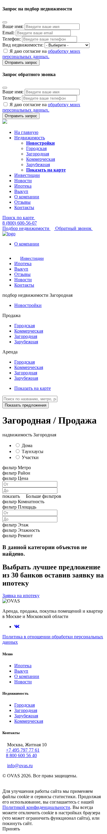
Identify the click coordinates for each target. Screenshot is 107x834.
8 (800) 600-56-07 (19, 223)
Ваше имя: (12, 26)
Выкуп (21, 191)
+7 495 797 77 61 (23, 750)
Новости (23, 180)
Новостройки (28, 305)
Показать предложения (25, 405)
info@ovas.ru (20, 765)
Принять (11, 828)
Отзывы (22, 202)
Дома (27, 445)
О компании (26, 196)
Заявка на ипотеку (21, 595)
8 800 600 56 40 (21, 755)
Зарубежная (38, 164)
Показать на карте (32, 388)
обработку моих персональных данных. (41, 54)
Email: (8, 32)
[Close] (4, 22)
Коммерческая (40, 159)
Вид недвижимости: (22, 44)
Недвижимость (29, 137)
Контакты (24, 207)
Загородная (37, 153)
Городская (36, 148)
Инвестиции (27, 175)
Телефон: (11, 38)
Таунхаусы (32, 451)
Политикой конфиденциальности (36, 807)
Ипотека (23, 186)
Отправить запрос (21, 62)
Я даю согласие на (41, 54)
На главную (26, 132)
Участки (30, 457)
